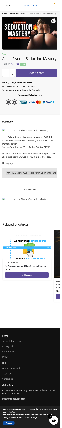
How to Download (11, 368)
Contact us (7, 378)
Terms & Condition (11, 341)
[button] (55, 5)
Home (4, 13)
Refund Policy (9, 351)
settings (33, 417)
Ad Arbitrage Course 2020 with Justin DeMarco (25, 265)
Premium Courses (17, 13)
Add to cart (36, 73)
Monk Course (30, 5)
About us (6, 373)
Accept (9, 423)
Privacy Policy (9, 346)
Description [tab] (8, 121)
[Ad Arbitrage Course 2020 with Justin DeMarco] (27, 244)
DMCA (5, 356)
